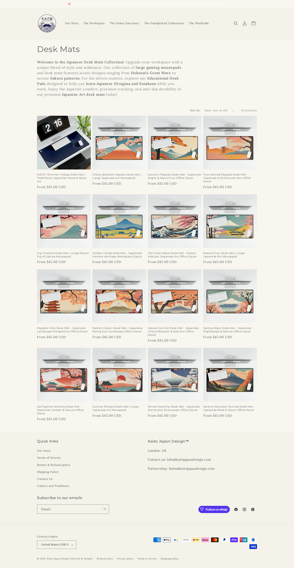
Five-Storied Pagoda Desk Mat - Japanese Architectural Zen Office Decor (227, 178)
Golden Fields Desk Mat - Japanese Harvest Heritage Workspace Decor (117, 254)
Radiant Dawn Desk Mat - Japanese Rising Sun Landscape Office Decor (117, 329)
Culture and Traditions (53, 486)
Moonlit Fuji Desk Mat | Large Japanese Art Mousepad (224, 254)
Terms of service (147, 558)
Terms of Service (49, 458)
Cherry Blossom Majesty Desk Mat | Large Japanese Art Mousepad (117, 176)
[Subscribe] (104, 509)
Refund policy (105, 558)
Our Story (44, 451)
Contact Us (45, 479)
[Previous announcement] (38, 4)
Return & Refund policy (53, 465)
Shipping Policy (48, 472)
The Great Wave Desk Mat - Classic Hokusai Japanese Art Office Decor (172, 254)
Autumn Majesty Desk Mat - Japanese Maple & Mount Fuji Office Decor (174, 176)
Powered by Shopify (81, 558)
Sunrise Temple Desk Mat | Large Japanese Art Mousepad (115, 408)
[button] (235, 23)
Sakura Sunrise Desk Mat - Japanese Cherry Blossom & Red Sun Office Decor (173, 331)
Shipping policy (170, 558)
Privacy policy (125, 558)
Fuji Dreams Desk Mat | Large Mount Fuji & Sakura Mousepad (63, 254)
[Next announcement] (255, 4)
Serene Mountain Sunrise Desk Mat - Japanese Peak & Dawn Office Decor (229, 408)
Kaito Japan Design (58, 558)
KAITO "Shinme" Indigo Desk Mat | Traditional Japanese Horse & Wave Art (62, 178)
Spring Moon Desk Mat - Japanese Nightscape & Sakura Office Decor (227, 329)
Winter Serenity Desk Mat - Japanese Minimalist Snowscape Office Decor (174, 408)
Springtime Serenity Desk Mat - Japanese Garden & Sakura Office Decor (60, 410)
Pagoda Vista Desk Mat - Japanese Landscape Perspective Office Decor (62, 329)
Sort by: (195, 110)
